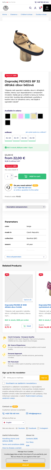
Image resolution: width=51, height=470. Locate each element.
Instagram (44, 428)
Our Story (29, 442)
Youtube (21, 428)
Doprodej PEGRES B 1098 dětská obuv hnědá (16, 306)
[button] (30, 8)
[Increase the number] (11, 175)
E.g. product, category (17, 20)
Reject (25, 460)
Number (7, 176)
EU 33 (32, 138)
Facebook (32, 428)
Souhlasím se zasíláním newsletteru (21, 383)
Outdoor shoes (41, 14)
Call (22, 188)
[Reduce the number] (11, 177)
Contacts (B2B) (32, 438)
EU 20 (8, 138)
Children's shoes (26, 14)
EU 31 (16, 138)
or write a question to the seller (26, 190)
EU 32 (24, 138)
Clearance (13, 14)
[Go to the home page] (5, 8)
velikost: (8, 132)
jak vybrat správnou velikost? (36, 132)
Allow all (25, 465)
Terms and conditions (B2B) (13, 444)
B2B (27, 445)
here (12, 454)
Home (4, 14)
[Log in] (35, 8)
